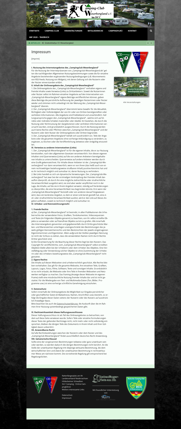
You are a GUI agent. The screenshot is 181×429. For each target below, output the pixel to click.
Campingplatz (115, 30)
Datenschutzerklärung (67, 303)
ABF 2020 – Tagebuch (39, 37)
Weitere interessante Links (73, 389)
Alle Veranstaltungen (131, 102)
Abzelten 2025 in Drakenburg (54, 43)
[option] (97, 43)
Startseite (34, 30)
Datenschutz (67, 395)
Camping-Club (52, 30)
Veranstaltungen (73, 30)
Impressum (67, 398)
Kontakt (132, 30)
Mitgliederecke (95, 30)
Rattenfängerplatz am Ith (72, 375)
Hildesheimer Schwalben (72, 381)
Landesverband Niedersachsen (75, 378)
